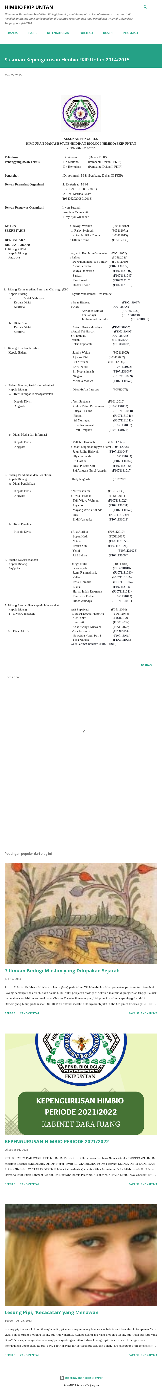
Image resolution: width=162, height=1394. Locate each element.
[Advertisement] (81, 811)
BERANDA (11, 33)
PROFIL (32, 33)
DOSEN (108, 33)
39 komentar (30, 1184)
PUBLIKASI (86, 33)
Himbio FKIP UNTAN (29, 7)
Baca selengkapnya (142, 1013)
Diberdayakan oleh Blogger (83, 1378)
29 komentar (30, 1355)
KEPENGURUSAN (58, 33)
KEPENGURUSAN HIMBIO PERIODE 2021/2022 (57, 1141)
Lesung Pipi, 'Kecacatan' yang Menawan (52, 1312)
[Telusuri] (145, 7)
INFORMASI (130, 33)
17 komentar (30, 1013)
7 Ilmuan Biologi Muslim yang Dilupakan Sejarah (62, 970)
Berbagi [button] (147, 665)
